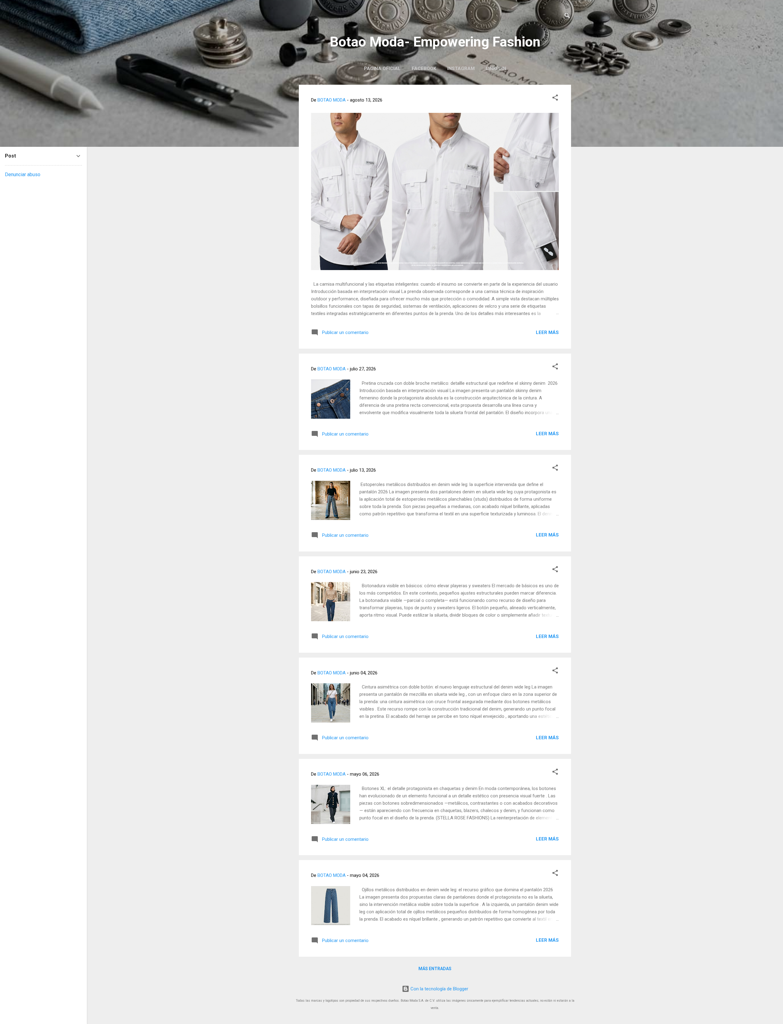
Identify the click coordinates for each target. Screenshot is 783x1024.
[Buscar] (567, 16)
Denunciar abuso (22, 174)
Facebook (424, 68)
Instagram (461, 68)
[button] (555, 98)
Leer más (547, 332)
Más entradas (434, 968)
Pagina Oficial (382, 68)
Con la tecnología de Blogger (438, 989)
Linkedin (496, 68)
